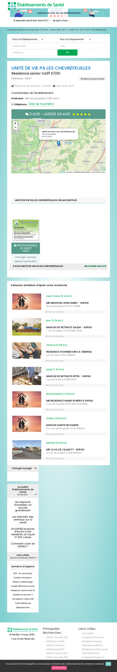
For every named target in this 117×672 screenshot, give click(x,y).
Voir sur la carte (55, 311)
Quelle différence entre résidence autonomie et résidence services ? (23, 590)
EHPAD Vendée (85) (57, 657)
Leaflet (62, 172)
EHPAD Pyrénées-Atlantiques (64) (55, 647)
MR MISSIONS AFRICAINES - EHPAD (67, 303)
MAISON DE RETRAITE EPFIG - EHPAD (68, 376)
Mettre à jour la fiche (93, 78)
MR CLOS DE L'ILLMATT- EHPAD (65, 449)
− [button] (15, 127)
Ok (108, 663)
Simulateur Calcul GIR (23, 599)
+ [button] (15, 123)
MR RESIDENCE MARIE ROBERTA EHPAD (69, 400)
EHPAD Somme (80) (57, 653)
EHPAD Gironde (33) (57, 637)
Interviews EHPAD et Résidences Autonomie (95, 647)
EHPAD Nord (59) (55, 641)
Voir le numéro (41, 104)
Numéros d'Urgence (22, 566)
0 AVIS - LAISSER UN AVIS (51, 114)
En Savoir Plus (59, 667)
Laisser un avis (96, 266)
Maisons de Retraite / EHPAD (33, 86)
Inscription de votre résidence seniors (93, 639)
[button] (15, 146)
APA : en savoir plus (22, 573)
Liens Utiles (61, 20)
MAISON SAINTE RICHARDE (62, 425)
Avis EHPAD (88, 633)
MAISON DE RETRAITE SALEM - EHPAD (69, 327)
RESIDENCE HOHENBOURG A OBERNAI (69, 351)
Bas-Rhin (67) (59, 29)
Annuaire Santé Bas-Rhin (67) (31, 20)
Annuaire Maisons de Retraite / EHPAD (27, 29)
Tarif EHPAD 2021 (90, 653)
